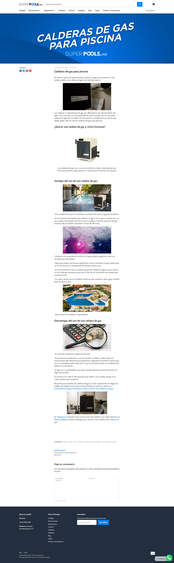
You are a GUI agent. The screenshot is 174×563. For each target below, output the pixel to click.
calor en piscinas (78, 442)
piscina (114, 442)
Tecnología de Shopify (44, 557)
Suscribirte (103, 522)
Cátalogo (22, 10)
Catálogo (51, 518)
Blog (90, 10)
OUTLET (72, 10)
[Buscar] (139, 4)
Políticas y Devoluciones (111, 10)
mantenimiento (106, 442)
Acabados (62, 10)
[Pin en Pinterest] (30, 71)
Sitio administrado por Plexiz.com (28, 557)
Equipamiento (49, 10)
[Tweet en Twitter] (24, 71)
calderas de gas (67, 442)
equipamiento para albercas (92, 442)
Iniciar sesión (150, 10)
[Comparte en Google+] (27, 71)
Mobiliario (81, 10)
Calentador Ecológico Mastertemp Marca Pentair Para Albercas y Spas (83, 388)
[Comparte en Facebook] (20, 71)
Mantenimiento (34, 10)
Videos (97, 10)
